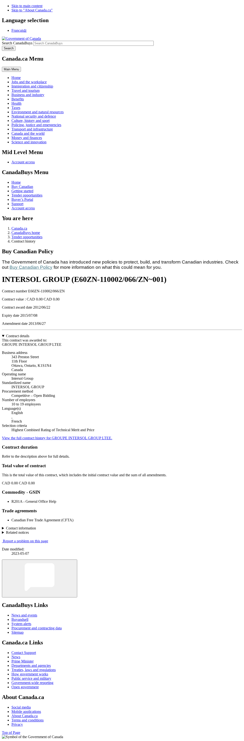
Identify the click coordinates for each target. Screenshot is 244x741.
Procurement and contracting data (36, 628)
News (15, 657)
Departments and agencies (31, 665)
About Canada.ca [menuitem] (24, 716)
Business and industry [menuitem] (27, 95)
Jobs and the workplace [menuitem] (29, 82)
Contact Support (23, 653)
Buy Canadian (22, 187)
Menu (11, 69)
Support (17, 204)
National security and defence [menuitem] (33, 116)
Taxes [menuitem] (15, 108)
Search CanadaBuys (17, 43)
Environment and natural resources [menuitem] (37, 112)
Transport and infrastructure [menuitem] (32, 129)
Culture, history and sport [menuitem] (30, 121)
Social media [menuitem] (21, 707)
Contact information (21, 528)
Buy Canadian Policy (31, 267)
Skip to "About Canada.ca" (32, 10)
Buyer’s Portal (22, 199)
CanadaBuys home (25, 233)
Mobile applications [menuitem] (26, 712)
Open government (25, 687)
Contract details (17, 336)
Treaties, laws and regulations (33, 670)
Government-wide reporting (32, 683)
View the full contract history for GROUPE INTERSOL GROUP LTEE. (57, 438)
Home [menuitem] (16, 78)
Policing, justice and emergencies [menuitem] (36, 125)
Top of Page (11, 733)
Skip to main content (26, 6)
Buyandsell (19, 619)
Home (16, 182)
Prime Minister (22, 661)
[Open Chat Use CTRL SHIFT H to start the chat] (39, 578)
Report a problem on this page (25, 541)
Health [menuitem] (16, 103)
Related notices (17, 532)
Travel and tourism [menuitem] (25, 90)
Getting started (22, 191)
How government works (29, 674)
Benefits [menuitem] (17, 99)
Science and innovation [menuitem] (28, 142)
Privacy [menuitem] (17, 724)
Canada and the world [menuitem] (28, 133)
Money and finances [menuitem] (26, 138)
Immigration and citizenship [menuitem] (32, 86)
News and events (24, 615)
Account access (23, 162)
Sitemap (17, 632)
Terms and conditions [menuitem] (27, 720)
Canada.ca (19, 228)
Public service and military (31, 678)
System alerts (21, 624)
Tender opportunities (26, 195)
